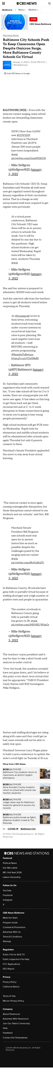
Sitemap (7, 941)
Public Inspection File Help (16, 959)
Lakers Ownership (11, 877)
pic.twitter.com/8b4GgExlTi (27, 562)
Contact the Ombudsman (15, 1038)
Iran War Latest (10, 868)
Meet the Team (10, 918)
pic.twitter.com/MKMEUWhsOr (30, 624)
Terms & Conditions (12, 937)
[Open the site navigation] (9, 3)
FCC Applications (11, 964)
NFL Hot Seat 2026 (12, 872)
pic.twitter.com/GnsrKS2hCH (28, 158)
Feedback (8, 1033)
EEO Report (8, 969)
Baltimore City (28, 828)
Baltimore (7, 10)
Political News (10, 863)
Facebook (8, 895)
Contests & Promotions (14, 927)
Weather (32, 10)
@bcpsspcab (22, 316)
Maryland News (11, 35)
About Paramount (11, 1014)
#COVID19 (23, 135)
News (21, 10)
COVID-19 (13, 828)
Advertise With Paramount (16, 1019)
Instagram (7, 900)
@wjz (14, 154)
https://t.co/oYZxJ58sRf (25, 358)
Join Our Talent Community (16, 1023)
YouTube (7, 890)
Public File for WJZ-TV (14, 954)
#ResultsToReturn (22, 354)
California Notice (11, 987)
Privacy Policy (9, 982)
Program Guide (10, 922)
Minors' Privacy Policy (13, 1001)
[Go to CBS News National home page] (26, 3)
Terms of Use (9, 996)
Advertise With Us (11, 932)
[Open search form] (49, 3)
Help (5, 1028)
